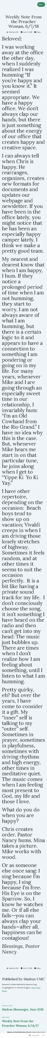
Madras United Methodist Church (19, 1032)
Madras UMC (14, 32)
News (39, 32)
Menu (42, 4)
